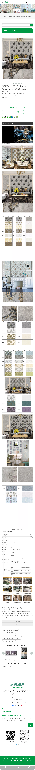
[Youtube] (21, 706)
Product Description (9, 123)
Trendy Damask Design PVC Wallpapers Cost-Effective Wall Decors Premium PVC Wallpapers (24, 660)
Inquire (12, 108)
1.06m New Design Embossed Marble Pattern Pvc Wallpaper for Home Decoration (11, 660)
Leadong (29, 760)
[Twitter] (19, 706)
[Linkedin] (16, 706)
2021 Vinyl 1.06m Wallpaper (10, 630)
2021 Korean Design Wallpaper (11, 638)
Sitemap (17, 762)
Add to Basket (12, 112)
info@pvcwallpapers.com (18, 702)
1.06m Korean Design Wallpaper (12, 635)
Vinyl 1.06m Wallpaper (9, 641)
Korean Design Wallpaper (10, 633)
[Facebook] (13, 706)
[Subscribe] (30, 725)
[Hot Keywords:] (31, 25)
